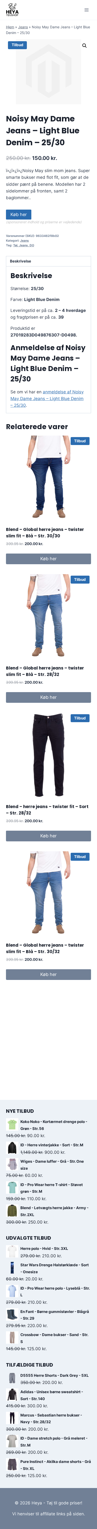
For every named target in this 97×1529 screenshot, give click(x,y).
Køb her (18, 214)
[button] (84, 45)
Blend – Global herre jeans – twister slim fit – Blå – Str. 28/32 (45, 671)
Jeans (23, 27)
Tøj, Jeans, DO (23, 245)
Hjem (10, 27)
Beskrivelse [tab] (20, 261)
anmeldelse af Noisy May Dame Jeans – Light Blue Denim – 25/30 (47, 398)
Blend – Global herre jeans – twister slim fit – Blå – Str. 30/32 (45, 948)
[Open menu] (86, 10)
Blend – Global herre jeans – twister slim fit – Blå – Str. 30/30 (45, 532)
